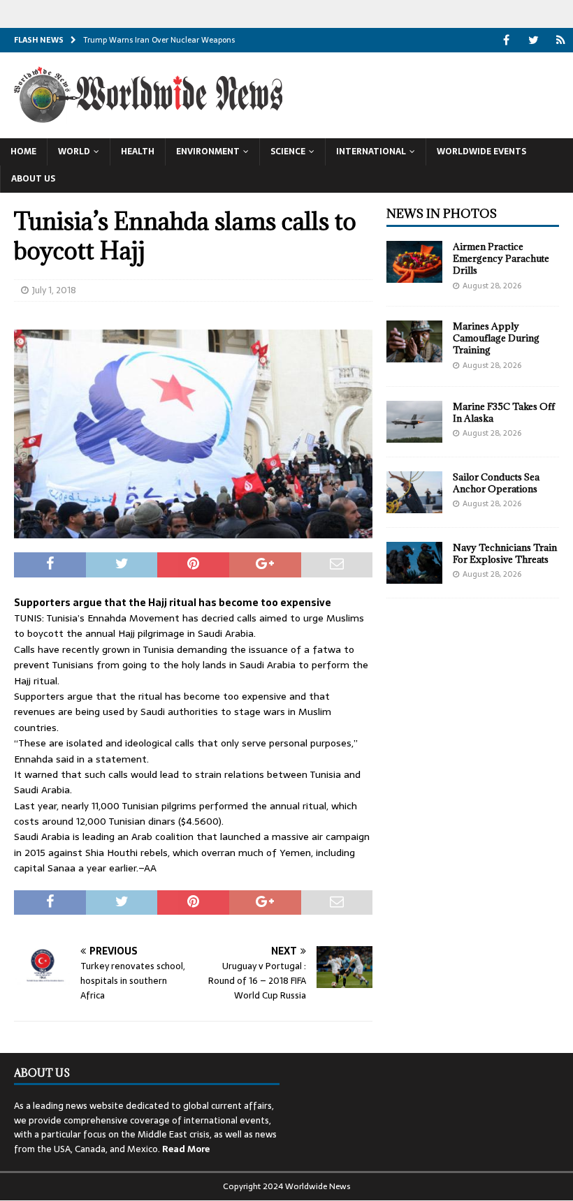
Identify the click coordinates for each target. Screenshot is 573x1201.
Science (287, 152)
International (371, 152)
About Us (33, 179)
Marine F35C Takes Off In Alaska (504, 412)
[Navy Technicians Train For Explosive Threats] (414, 563)
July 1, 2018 (54, 290)
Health (137, 152)
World (74, 152)
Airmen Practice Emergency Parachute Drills (501, 258)
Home (23, 152)
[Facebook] (506, 40)
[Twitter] (533, 40)
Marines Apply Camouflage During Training (496, 338)
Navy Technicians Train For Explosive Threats (505, 553)
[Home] (561, 40)
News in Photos (441, 213)
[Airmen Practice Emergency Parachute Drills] (414, 262)
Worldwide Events (481, 152)
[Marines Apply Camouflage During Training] (414, 341)
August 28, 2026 (492, 285)
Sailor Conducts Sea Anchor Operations (496, 483)
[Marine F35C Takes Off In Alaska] (414, 422)
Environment (208, 152)
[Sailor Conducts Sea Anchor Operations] (414, 492)
